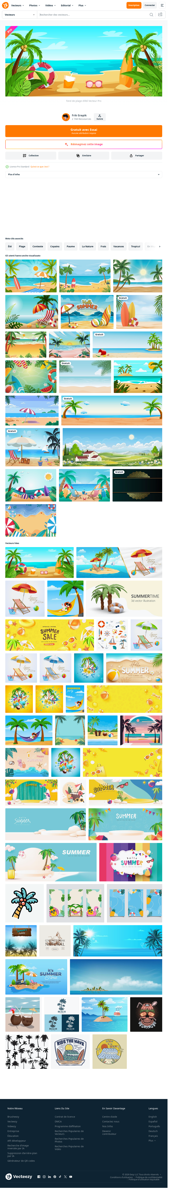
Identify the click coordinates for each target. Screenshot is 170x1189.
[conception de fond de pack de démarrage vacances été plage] (31, 312)
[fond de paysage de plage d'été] (31, 276)
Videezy (11, 1126)
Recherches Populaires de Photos (69, 1140)
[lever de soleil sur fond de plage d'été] (69, 344)
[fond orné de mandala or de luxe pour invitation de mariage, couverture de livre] (138, 485)
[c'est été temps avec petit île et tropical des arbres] (36, 977)
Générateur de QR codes (21, 1160)
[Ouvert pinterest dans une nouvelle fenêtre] (54, 1176)
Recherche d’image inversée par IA (18, 1147)
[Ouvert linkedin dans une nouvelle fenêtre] (49, 1176)
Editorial (66, 5)
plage (22, 246)
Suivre (100, 119)
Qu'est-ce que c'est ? (40, 166)
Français (153, 1135)
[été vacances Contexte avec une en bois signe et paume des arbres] (21, 940)
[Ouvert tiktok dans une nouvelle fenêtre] (60, 1176)
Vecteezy (12, 1121)
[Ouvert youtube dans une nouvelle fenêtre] (70, 1176)
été (10, 246)
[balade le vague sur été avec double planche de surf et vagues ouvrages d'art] (70, 1051)
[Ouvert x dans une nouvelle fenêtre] (65, 1176)
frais (103, 246)
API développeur (16, 1140)
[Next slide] (157, 246)
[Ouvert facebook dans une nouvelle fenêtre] (39, 1176)
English (153, 1116)
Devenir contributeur (109, 1132)
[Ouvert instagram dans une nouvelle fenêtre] (44, 1176)
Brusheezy (13, 1116)
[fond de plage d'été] (39, 562)
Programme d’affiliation (68, 1126)
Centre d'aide (109, 1116)
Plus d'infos (14, 174)
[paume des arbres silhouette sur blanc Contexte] (26, 1051)
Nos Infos (107, 1126)
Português (154, 1126)
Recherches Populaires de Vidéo (69, 1148)
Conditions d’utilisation (121, 1177)
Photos (33, 5)
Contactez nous (110, 1121)
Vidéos (49, 5)
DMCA (58, 1121)
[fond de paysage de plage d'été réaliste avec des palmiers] (138, 276)
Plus (81, 5)
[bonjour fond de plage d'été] (87, 312)
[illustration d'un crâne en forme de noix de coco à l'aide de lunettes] (147, 1014)
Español (153, 1121)
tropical (135, 246)
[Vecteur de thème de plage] (32, 447)
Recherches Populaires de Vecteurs (69, 1132)
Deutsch (153, 1131)
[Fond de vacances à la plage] (139, 376)
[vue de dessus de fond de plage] (30, 520)
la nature (87, 246)
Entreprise (13, 1131)
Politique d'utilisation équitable (144, 1179)
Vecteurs (16, 5)
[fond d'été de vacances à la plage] (85, 276)
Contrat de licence (65, 1116)
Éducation (13, 1135)
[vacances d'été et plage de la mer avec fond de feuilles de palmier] (85, 376)
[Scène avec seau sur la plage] (128, 344)
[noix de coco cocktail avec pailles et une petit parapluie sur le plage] (23, 1014)
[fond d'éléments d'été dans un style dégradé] (30, 376)
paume (71, 246)
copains (54, 246)
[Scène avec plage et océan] (112, 410)
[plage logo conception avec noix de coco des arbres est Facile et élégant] (61, 1014)
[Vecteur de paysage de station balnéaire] (32, 410)
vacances (118, 246)
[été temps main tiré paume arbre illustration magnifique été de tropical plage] (24, 903)
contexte (38, 246)
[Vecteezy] (5, 5)
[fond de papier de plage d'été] (30, 485)
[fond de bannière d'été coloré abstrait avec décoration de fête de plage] (131, 862)
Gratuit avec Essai (84, 131)
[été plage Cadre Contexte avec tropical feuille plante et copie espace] (70, 730)
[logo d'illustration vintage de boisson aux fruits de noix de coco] (55, 940)
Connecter (150, 5)
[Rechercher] (151, 15)
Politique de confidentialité (149, 1177)
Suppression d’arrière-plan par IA (22, 1155)
